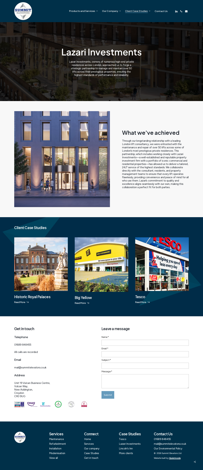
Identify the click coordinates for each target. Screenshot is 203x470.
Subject (106, 359)
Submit (108, 394)
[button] (56, 439)
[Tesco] (162, 262)
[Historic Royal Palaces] (41, 262)
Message (107, 371)
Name (105, 336)
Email (105, 348)
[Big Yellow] (101, 262)
